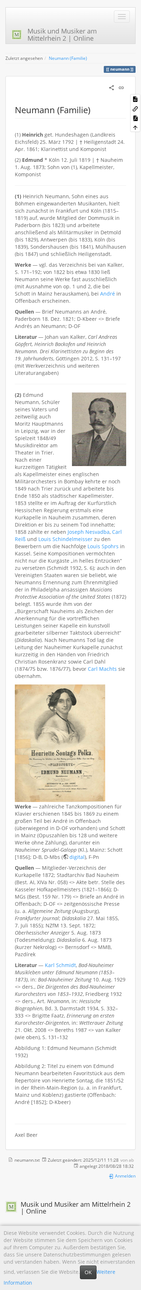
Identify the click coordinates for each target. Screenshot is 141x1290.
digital (77, 857)
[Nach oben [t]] (135, 127)
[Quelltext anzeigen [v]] (135, 98)
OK (88, 1272)
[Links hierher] (135, 108)
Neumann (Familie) (68, 58)
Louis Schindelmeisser (65, 539)
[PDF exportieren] (135, 118)
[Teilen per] (111, 87)
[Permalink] (121, 87)
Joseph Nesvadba (89, 531)
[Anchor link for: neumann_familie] (94, 109)
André (107, 293)
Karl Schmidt (60, 965)
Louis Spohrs (103, 546)
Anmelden (125, 1176)
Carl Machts (102, 668)
